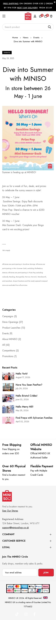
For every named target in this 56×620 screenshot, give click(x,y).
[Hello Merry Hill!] (8, 409)
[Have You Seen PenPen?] (8, 387)
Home (15, 37)
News (26, 37)
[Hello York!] (8, 376)
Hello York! (22, 373)
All (4, 345)
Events (36, 37)
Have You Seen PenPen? (29, 385)
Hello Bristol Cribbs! (26, 395)
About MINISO (10, 339)
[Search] (49, 27)
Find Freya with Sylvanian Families (34, 418)
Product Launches (11, 327)
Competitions (9, 350)
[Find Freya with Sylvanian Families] (8, 420)
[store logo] (28, 16)
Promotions (8, 356)
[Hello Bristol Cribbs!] (8, 398)
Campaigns (8, 316)
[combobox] (28, 27)
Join (46, 572)
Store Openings (10, 322)
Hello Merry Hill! (24, 406)
